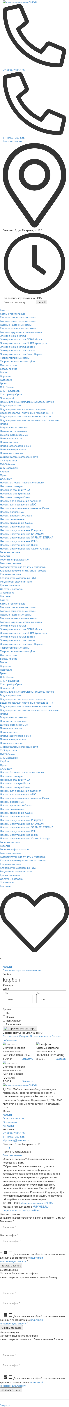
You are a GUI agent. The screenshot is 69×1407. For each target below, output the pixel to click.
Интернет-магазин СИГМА (37, 1203)
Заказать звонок (12, 141)
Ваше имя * (7, 1221)
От (6, 993)
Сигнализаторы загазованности (22, 970)
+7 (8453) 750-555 (14, 137)
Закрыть (5, 1405)
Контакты (8, 1125)
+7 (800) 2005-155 (14, 70)
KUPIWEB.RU (41, 1206)
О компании (10, 1122)
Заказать (27, 1058)
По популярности (40, 1036)
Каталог (7, 966)
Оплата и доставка (14, 1118)
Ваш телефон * (9, 1235)
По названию (11, 1036)
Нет (8, 1013)
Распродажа (13, 1024)
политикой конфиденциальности (21, 1259)
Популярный (13, 1020)
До (38, 993)
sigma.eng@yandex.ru (16, 1140)
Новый (10, 1017)
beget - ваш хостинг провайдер (21, 1210)
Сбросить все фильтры (21, 1028)
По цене (24, 1036)
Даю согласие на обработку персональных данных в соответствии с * (32, 1257)
